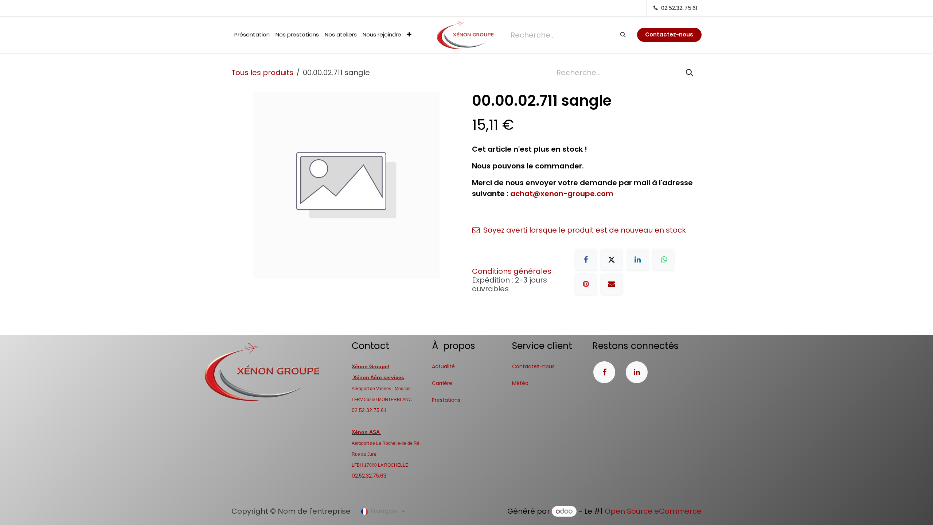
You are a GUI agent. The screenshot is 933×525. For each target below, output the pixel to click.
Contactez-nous (533, 366)
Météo (520, 383)
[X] (611, 260)
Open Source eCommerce (653, 511)
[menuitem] (252, 35)
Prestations (446, 400)
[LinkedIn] (638, 260)
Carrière (442, 383)
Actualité (443, 366)
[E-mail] (611, 284)
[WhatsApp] (664, 260)
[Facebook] (586, 260)
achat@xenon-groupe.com (561, 193)
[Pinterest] (586, 284)
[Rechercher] (622, 35)
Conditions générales (511, 271)
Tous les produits (262, 72)
